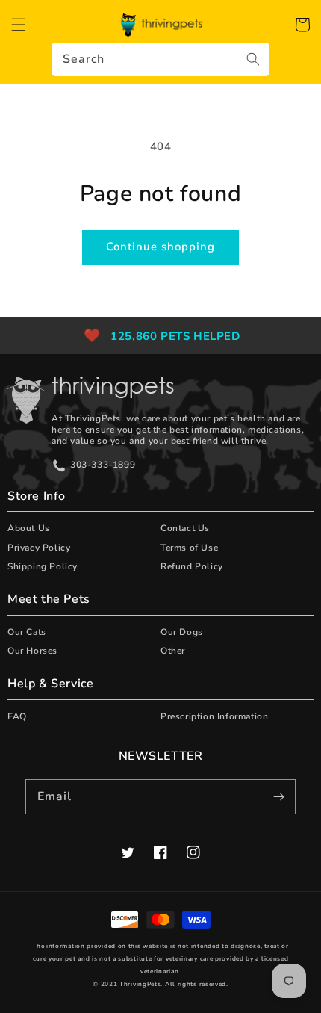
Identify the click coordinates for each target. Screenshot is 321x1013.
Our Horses (32, 651)
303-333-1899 (102, 465)
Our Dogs (181, 632)
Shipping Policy (42, 566)
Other (172, 651)
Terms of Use (189, 548)
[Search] (253, 59)
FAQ (17, 716)
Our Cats (26, 632)
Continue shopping (160, 246)
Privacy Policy (38, 548)
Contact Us (185, 528)
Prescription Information (214, 716)
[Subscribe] (278, 796)
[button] (18, 24)
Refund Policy (191, 566)
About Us (28, 528)
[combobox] (160, 59)
